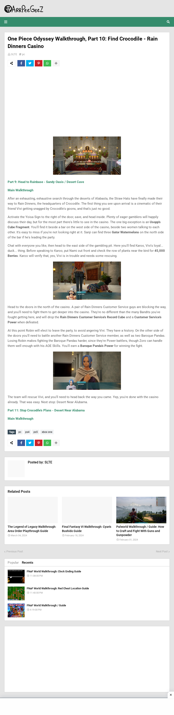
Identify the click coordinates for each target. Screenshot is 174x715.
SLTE (14, 54)
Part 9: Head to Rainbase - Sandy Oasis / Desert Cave (46, 182)
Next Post (162, 551)
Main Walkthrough (20, 190)
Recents (27, 562)
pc (23, 54)
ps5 (36, 432)
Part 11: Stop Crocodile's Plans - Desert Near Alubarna (46, 410)
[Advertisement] (87, 101)
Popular (13, 562)
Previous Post (14, 551)
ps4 (27, 432)
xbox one (47, 432)
